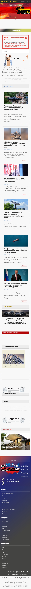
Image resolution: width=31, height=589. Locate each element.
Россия (4, 549)
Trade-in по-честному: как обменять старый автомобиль (15, 323)
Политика (5, 554)
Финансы (4, 526)
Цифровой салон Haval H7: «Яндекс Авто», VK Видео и (15, 319)
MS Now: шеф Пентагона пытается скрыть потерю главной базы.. (14, 179)
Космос (4, 505)
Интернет (5, 500)
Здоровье (5, 511)
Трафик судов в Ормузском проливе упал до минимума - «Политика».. (15, 250)
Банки (3, 528)
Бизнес (4, 524)
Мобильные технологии (8, 509)
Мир (3, 547)
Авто (3, 498)
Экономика (5, 521)
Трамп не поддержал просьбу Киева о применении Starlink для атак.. (14, 215)
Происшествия (6, 496)
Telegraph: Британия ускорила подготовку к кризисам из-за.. (13, 107)
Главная (4, 577)
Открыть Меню (16, 30)
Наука (3, 507)
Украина (4, 552)
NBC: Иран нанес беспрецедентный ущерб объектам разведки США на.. (14, 144)
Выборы (4, 567)
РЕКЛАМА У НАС (25, 577)
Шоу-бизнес (5, 539)
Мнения (4, 565)
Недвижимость (6, 530)
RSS (10, 579)
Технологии (5, 502)
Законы (4, 558)
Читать (24, 124)
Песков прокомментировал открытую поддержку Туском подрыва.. (15, 285)
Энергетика (5, 513)
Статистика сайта (17, 579)
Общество (5, 563)
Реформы (4, 561)
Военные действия (7, 493)
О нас (9, 577)
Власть (4, 556)
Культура (4, 535)
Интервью (5, 537)
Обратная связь (16, 577)
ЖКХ (3, 533)
